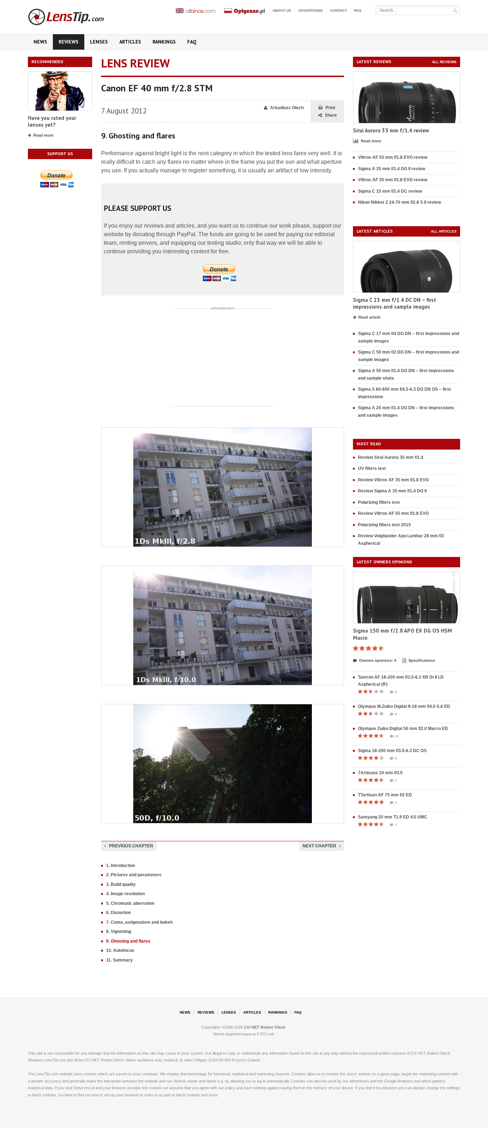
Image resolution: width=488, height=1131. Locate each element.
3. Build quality (121, 884)
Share (331, 115)
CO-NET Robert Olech (264, 1027)
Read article (369, 317)
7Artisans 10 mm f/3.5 (380, 772)
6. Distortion (118, 912)
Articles (130, 42)
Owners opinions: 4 (377, 660)
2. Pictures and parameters (133, 874)
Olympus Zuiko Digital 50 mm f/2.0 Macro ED (403, 728)
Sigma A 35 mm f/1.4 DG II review (391, 168)
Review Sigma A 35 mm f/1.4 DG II (392, 490)
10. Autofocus (120, 950)
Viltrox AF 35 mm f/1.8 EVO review (392, 179)
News (40, 42)
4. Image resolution (125, 893)
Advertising (310, 10)
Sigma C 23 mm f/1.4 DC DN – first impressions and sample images (394, 303)
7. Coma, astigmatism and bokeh (139, 922)
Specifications (421, 660)
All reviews (444, 62)
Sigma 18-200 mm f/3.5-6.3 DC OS (392, 750)
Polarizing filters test (379, 502)
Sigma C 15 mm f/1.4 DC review (390, 191)
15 (397, 736)
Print (330, 107)
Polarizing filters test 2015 (384, 524)
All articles (444, 231)
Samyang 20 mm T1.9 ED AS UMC (392, 817)
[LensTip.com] (75, 15)
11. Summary (119, 960)
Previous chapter (131, 845)
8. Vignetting (118, 931)
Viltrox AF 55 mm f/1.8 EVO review (392, 157)
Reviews (69, 42)
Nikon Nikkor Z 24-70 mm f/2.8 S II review (399, 202)
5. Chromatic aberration (130, 903)
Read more (43, 135)
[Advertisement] (222, 357)
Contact (338, 10)
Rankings (164, 42)
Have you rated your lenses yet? (52, 121)
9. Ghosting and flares (128, 941)
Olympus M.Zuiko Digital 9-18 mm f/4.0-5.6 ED (404, 706)
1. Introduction (120, 865)
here (69, 1095)
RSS (358, 10)
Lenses (99, 42)
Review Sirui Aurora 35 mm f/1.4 (390, 457)
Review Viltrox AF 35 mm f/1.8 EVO (393, 479)
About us (282, 10)
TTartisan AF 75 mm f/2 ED (385, 794)
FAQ (191, 42)
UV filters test (372, 468)
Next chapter (319, 845)
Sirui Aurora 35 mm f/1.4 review (391, 130)
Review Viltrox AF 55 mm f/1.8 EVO (393, 513)
